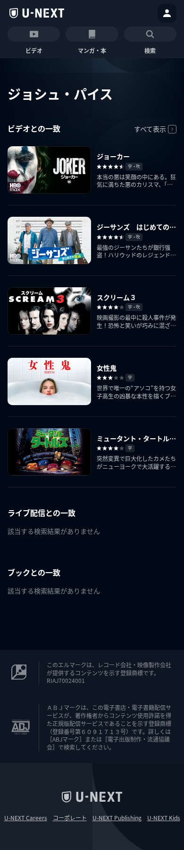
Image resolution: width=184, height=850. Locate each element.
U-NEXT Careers (25, 818)
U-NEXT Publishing (117, 818)
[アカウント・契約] (167, 13)
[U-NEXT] (36, 13)
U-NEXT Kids (163, 818)
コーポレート (70, 818)
